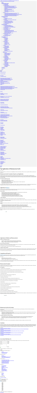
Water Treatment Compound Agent (4, 100)
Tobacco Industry (7, 40)
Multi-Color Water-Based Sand (8, 9)
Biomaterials (6, 50)
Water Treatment (2, 144)
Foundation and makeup (7, 44)
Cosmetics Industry (4, 366)
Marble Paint (6, 8)
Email (8, 342)
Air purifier (6, 60)
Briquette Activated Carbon (8, 32)
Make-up (1, 84)
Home (1, 71)
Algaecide (6, 55)
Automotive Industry (2, 154)
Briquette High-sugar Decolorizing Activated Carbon (11, 31)
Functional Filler (2, 94)
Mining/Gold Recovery (3, 150)
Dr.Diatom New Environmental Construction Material (11, 7)
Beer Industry (6, 38)
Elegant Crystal (6, 10)
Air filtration (6, 66)
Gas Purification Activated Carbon (8, 25)
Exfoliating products (7, 43)
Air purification (6, 64)
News (1, 166)
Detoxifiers (6, 48)
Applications (1, 123)
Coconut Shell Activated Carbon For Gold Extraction (8, 360)
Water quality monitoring (7, 54)
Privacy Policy (2, 392)
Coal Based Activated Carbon (3, 112)
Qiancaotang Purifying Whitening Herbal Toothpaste (11, 15)
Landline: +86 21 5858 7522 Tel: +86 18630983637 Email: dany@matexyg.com (9, 0)
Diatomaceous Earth (2, 89)
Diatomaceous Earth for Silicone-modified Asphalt (10, 19)
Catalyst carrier (6, 63)
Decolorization (6, 56)
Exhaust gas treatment (7, 65)
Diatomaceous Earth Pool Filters (8, 18)
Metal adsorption (6, 57)
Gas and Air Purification (3, 159)
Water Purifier (6, 4)
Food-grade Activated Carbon (8, 34)
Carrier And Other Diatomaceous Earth (4, 97)
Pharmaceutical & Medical (3, 138)
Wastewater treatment (7, 53)
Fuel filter (6, 61)
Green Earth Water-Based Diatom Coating (9, 11)
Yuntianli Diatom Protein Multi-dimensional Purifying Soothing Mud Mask (13, 14)
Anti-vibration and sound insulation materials (10, 62)
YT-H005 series (6, 27)
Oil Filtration (6, 39)
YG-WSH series (6, 23)
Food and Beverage (4, 365)
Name (8, 341)
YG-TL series (6, 20)
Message (8, 346)
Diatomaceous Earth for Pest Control (9, 22)
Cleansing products (7, 42)
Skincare (7, 187)
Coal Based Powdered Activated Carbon (9, 30)
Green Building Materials (3, 76)
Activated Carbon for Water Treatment (9, 26)
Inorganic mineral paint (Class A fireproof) (9, 6)
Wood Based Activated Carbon (5, 362)
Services (1, 165)
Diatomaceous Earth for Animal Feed (9, 21)
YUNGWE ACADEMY (3, 377)
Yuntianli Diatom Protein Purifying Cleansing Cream (11, 13)
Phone (8, 343)
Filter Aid (1, 91)
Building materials (7, 46)
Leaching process (7, 58)
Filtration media (6, 59)
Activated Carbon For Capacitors (4, 110)
